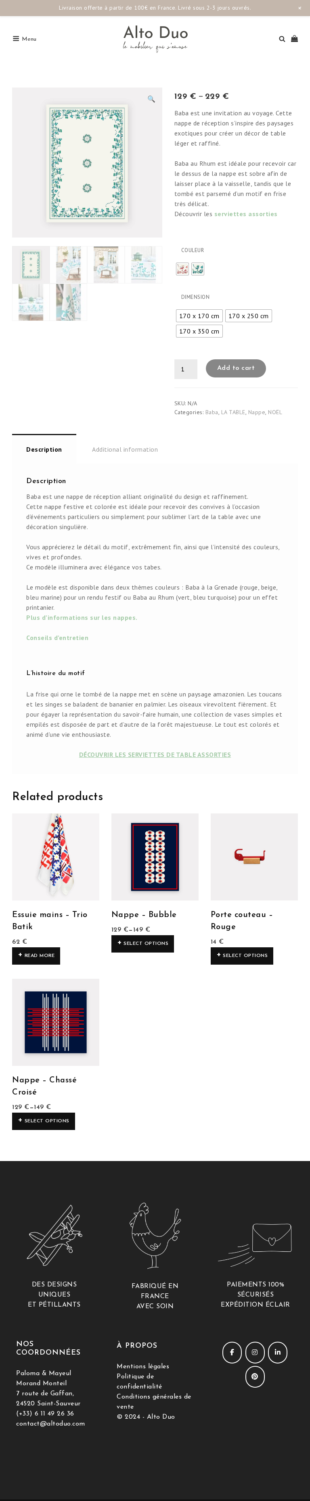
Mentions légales (143, 1366)
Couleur (192, 250)
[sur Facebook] (232, 1352)
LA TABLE (233, 412)
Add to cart (236, 368)
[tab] (44, 448)
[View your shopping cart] (294, 39)
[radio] (182, 269)
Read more (40, 955)
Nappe (257, 412)
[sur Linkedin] (277, 1352)
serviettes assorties (246, 214)
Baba (211, 412)
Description (44, 449)
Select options (146, 943)
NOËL (275, 412)
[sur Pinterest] (255, 1377)
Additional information (125, 449)
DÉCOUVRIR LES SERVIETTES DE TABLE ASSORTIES (155, 754)
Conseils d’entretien (57, 638)
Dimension (195, 297)
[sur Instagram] (255, 1352)
